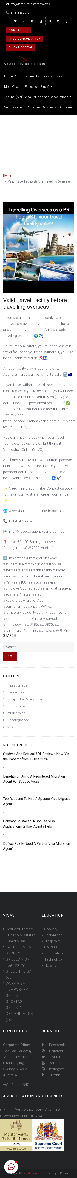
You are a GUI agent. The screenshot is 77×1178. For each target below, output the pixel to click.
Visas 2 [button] (60, 76)
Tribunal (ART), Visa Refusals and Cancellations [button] (36, 97)
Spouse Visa (16, 706)
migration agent (18, 685)
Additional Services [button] (41, 107)
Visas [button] (45, 76)
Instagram (56, 1069)
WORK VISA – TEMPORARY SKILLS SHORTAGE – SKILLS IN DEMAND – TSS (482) (19, 1001)
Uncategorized (18, 720)
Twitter (54, 1057)
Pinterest (55, 1051)
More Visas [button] (12, 86)
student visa (16, 713)
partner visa (15, 692)
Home (8, 76)
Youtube (55, 1063)
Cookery (50, 929)
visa (10, 727)
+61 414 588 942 (19, 12)
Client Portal (21, 47)
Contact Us (19, 30)
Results (34, 76)
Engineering (53, 935)
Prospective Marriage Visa (26, 699)
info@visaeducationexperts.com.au (31, 4)
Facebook (56, 1045)
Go (10, 656)
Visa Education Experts (34, 1173)
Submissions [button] (13, 107)
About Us (21, 76)
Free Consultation (25, 38)
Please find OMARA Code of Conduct (32, 1110)
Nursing (50, 965)
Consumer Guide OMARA (22, 1116)
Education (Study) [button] (37, 86)
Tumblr (54, 1075)
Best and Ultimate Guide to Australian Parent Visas (20, 935)
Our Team (65, 107)
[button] (11, 1167)
